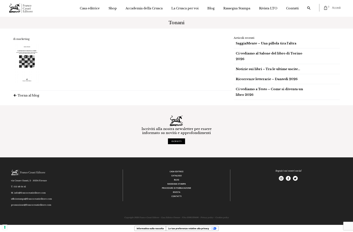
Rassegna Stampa (236, 8)
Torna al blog (28, 95)
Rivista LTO (268, 8)
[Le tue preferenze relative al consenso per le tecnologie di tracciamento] (4, 227)
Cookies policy (222, 217)
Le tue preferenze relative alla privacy (188, 228)
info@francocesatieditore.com (30, 193)
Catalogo (176, 175)
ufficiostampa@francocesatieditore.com (31, 199)
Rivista (176, 192)
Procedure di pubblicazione (176, 188)
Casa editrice (90, 8)
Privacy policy (206, 217)
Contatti (292, 8)
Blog (211, 8)
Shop (113, 8)
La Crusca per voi (185, 8)
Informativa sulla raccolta (150, 228)
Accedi (336, 7)
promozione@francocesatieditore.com (31, 205)
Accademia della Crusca (144, 8)
